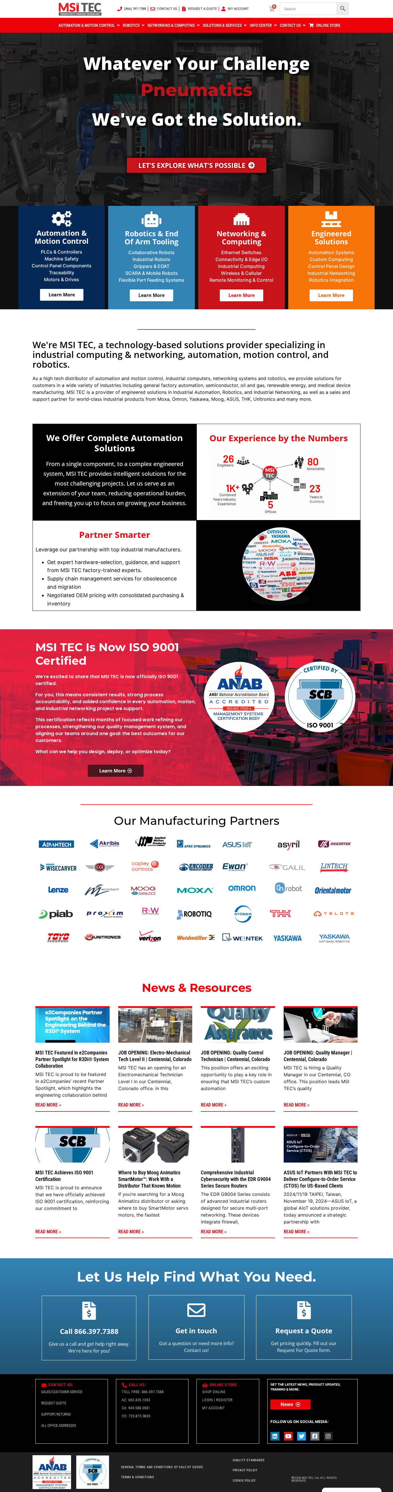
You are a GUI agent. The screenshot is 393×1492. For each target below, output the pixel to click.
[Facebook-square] (314, 1436)
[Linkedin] (274, 1436)
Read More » (48, 1105)
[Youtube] (288, 1436)
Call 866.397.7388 (89, 1331)
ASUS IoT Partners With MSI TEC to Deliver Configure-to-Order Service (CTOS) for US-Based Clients (320, 1179)
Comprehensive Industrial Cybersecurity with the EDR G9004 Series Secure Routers (236, 1179)
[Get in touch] (196, 1310)
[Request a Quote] (304, 1310)
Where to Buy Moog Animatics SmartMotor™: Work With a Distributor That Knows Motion (149, 1179)
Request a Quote (303, 1330)
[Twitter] (301, 1436)
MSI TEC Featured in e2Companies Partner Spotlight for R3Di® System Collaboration (72, 1059)
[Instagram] (328, 1436)
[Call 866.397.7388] (89, 1311)
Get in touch (196, 1330)
